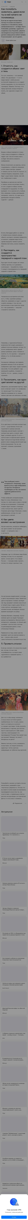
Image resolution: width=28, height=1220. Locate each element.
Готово (14, 1217)
